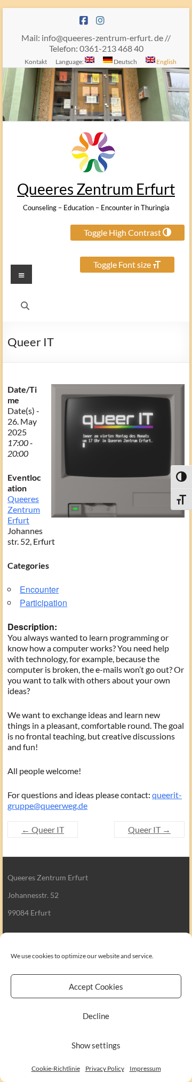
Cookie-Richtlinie (55, 1068)
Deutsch (125, 61)
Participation (43, 602)
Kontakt (36, 61)
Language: (70, 61)
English (166, 61)
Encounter (39, 589)
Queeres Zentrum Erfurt (96, 189)
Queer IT (42, 829)
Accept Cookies (96, 986)
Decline (96, 1016)
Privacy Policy (104, 1068)
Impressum (145, 1068)
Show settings (96, 1045)
